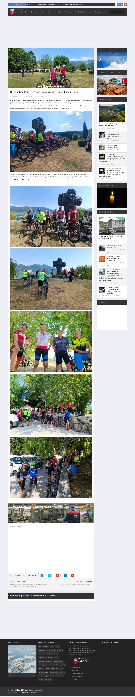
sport (47, 677)
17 (63, 86)
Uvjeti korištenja (77, 677)
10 (52, 86)
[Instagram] (121, 4)
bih (40, 647)
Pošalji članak (76, 668)
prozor (47, 669)
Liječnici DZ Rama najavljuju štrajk (101, 4)
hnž (55, 651)
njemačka (42, 662)
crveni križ (45, 647)
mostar (56, 658)
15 (60, 86)
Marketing (75, 671)
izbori (40, 655)
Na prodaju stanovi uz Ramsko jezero (76, 4)
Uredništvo (40, 96)
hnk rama (49, 651)
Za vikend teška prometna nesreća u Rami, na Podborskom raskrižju (114, 135)
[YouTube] (125, 4)
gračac (57, 647)
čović (50, 680)
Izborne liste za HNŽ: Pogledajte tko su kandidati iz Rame (111, 125)
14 (58, 86)
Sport (77, 12)
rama (61, 669)
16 (61, 86)
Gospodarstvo (47, 12)
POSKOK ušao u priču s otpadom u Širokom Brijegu (110, 237)
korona (56, 655)
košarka (50, 658)
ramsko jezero (53, 673)
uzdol (45, 680)
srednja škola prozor (56, 677)
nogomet (49, 662)
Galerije (98, 12)
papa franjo (56, 666)
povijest (41, 669)
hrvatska (60, 651)
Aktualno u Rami (17, 4)
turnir (40, 680)
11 (54, 86)
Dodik (52, 647)
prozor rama (54, 669)
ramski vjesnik (43, 673)
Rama (103, 128)
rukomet (62, 673)
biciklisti (19, 527)
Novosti (34, 12)
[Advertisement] (67, 33)
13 (57, 86)
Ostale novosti (16, 96)
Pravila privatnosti (77, 674)
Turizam (69, 12)
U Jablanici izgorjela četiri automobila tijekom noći (114, 258)
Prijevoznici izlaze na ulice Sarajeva (114, 246)
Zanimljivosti (86, 12)
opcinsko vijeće (58, 662)
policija (63, 666)
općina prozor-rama (45, 666)
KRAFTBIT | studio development (29, 693)
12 (55, 86)
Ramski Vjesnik (23, 691)
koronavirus (42, 658)
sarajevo (41, 677)
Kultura (60, 12)
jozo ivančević (48, 655)
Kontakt (74, 680)
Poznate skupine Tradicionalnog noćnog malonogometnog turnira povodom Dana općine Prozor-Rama (112, 158)
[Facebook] (118, 4)
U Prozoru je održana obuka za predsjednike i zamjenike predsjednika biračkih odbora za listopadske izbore (111, 172)
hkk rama (42, 651)
